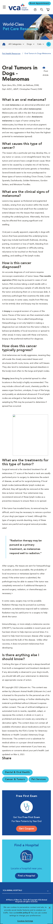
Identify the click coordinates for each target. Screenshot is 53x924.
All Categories (14, 44)
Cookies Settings (25, 921)
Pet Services (39, 779)
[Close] (49, 908)
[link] (3, 44)
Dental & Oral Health (17, 772)
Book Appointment (39, 3)
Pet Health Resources (11, 53)
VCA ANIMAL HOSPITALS (12, 890)
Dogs (29, 44)
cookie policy (23, 913)
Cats (39, 44)
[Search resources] (48, 44)
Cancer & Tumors (15, 779)
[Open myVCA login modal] (36, 9)
